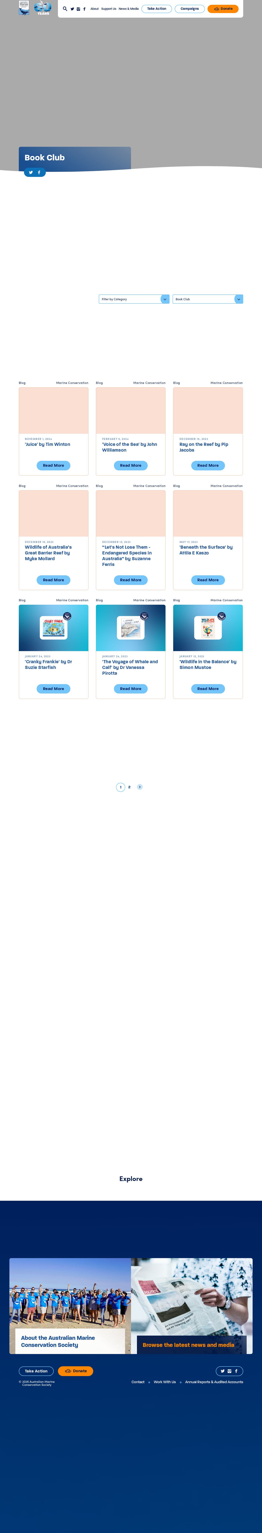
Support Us (108, 9)
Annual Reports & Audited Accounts (214, 1382)
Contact (138, 1382)
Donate (226, 9)
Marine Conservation (72, 382)
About (95, 9)
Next (141, 788)
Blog (22, 382)
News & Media (129, 9)
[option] (70, 1306)
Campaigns (190, 9)
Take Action (156, 9)
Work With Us (165, 1382)
